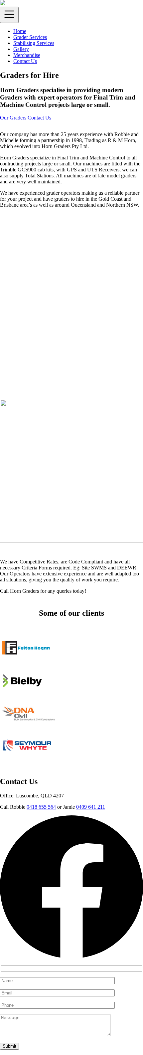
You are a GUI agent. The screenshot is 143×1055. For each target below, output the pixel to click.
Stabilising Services (33, 43)
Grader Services (30, 37)
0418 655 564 (41, 807)
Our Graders (13, 117)
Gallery (21, 49)
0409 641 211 (90, 807)
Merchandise (26, 55)
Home (19, 31)
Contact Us (25, 61)
